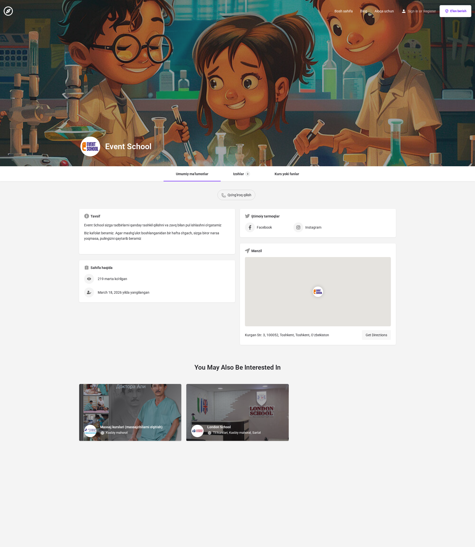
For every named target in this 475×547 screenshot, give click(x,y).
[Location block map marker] (318, 291)
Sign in (413, 11)
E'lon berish (458, 11)
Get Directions (376, 335)
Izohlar (240, 174)
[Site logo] (9, 11)
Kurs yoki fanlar (287, 174)
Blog (363, 11)
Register (429, 11)
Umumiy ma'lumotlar (192, 174)
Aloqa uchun (384, 11)
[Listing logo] (90, 146)
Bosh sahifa (343, 11)
